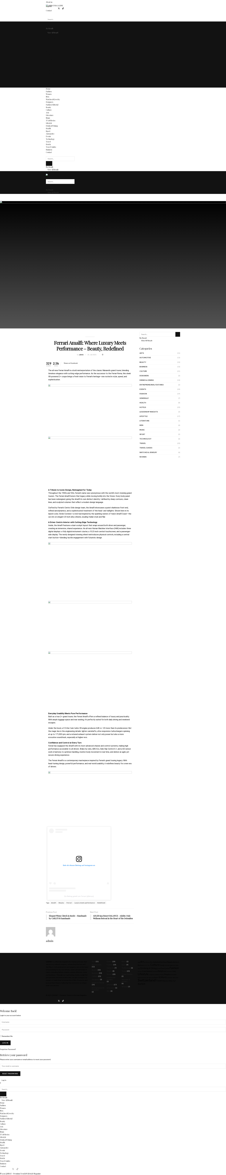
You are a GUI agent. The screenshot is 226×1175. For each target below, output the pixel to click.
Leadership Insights (148, 412)
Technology (50, 73)
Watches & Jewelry (53, 33)
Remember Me (7, 1036)
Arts (47, 46)
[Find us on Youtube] (67, 8)
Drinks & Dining (52, 60)
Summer (169, 977)
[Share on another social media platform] (78, 363)
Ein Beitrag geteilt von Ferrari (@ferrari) (79, 896)
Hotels (48, 78)
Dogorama (172, 965)
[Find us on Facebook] (47, 8)
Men (47, 31)
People (167, 974)
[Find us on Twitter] (59, 8)
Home (48, 23)
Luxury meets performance (85, 903)
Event (163, 968)
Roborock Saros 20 (143, 977)
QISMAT (55, 995)
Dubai (159, 968)
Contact (49, 86)
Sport (48, 65)
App (139, 962)
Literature (49, 49)
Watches (165, 981)
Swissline (175, 977)
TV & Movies (50, 54)
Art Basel (147, 962)
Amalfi (53, 903)
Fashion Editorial (52, 38)
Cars (148, 965)
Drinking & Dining (148, 968)
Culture (49, 44)
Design (162, 965)
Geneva (155, 971)
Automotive (50, 68)
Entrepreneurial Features (151, 385)
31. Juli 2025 (91, 355)
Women (48, 28)
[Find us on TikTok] (63, 8)
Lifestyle (49, 57)
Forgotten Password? (8, 1049)
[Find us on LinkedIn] (55, 8)
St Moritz (163, 977)
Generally (144, 398)
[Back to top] (0, 1005)
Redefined (101, 903)
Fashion (49, 25)
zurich (141, 983)
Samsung (151, 977)
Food (144, 971)
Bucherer (176, 962)
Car (146, 965)
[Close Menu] (0, 1083)
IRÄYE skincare (167, 971)
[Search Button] (46, 15)
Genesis (149, 971)
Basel (165, 962)
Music (48, 52)
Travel (48, 75)
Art (142, 961)
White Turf (172, 981)
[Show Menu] (46, 172)
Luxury (157, 974)
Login (96, 24)
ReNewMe (173, 974)
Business (49, 83)
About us (49, 2)
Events (48, 70)
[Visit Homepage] (54, 5)
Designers (49, 36)
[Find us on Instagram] (51, 8)
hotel (160, 971)
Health (48, 62)
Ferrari (69, 903)
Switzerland (147, 980)
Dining (167, 965)
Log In (3, 1080)
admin (81, 355)
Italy (174, 971)
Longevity (151, 974)
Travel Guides (51, 81)
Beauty (48, 41)
